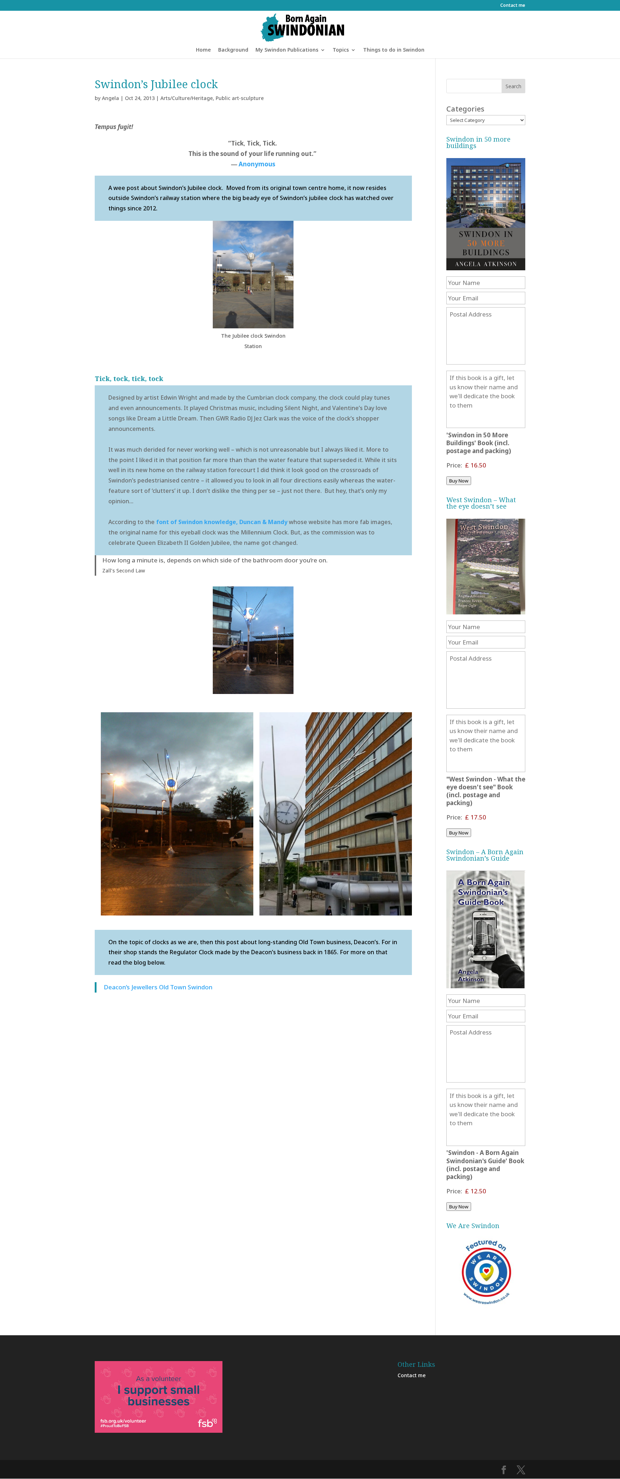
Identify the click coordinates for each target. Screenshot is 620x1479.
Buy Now (458, 480)
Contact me (512, 5)
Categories (465, 109)
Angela (110, 98)
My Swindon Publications (286, 50)
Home (203, 50)
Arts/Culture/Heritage (186, 98)
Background (233, 50)
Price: (454, 465)
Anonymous (257, 164)
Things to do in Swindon (393, 50)
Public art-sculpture (240, 98)
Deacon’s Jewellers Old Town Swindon (158, 987)
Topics (341, 50)
